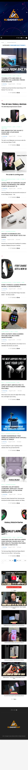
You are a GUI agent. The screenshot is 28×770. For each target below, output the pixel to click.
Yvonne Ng (5, 136)
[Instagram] (20, 38)
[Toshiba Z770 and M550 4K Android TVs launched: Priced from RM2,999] (14, 60)
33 (10, 560)
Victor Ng (5, 84)
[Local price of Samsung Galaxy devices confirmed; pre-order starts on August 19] (14, 164)
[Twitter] (18, 38)
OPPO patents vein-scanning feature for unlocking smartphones (12, 335)
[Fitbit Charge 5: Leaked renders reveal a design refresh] (14, 267)
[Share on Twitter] (12, 92)
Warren (4, 239)
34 (12, 560)
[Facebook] (11, 710)
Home (2, 42)
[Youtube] (21, 38)
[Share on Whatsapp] (15, 92)
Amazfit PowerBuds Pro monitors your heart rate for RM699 (13, 235)
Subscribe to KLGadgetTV (15, 587)
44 (25, 560)
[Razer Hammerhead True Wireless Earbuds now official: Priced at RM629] (14, 418)
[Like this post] (9, 92)
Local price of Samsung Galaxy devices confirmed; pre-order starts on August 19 (13, 184)
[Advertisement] (14, 33)
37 (20, 560)
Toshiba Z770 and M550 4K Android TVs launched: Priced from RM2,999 (13, 79)
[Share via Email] (18, 92)
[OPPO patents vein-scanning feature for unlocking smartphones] (14, 316)
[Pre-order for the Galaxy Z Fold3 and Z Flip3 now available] (14, 111)
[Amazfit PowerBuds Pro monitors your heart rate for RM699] (14, 216)
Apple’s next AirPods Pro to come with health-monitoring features (13, 386)
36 (17, 560)
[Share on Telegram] (17, 92)
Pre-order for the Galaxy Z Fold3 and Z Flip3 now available (12, 132)
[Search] (24, 38)
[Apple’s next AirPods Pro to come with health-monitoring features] (14, 367)
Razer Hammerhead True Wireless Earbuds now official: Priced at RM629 (13, 437)
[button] (15, 590)
